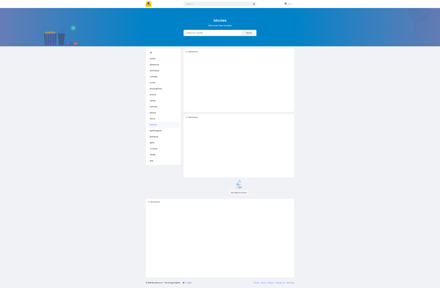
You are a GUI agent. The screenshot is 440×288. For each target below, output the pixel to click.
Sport (152, 142)
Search (249, 33)
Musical (153, 125)
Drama (153, 94)
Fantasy (153, 106)
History (153, 113)
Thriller (153, 154)
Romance (154, 137)
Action (152, 58)
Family (153, 101)
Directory (290, 282)
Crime (152, 82)
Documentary (156, 88)
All (151, 52)
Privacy (271, 282)
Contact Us (280, 282)
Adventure (154, 64)
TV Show (153, 149)
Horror (152, 118)
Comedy (153, 76)
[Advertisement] (238, 83)
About (256, 282)
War (151, 161)
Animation (154, 70)
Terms (263, 282)
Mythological (155, 130)
